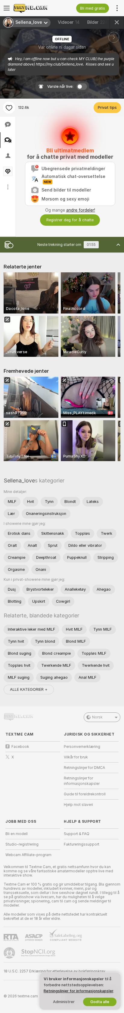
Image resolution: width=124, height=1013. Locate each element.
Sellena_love (19, 480)
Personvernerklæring (82, 747)
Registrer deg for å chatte (70, 220)
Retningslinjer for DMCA (84, 768)
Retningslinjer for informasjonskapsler (82, 781)
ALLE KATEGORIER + (29, 689)
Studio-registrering (22, 844)
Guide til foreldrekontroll (85, 794)
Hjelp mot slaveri (78, 805)
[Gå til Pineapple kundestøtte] (10, 953)
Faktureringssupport (81, 844)
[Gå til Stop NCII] (39, 952)
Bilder (97, 22)
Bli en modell (16, 834)
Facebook (20, 747)
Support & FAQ (76, 834)
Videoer (69, 22)
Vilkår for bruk (76, 757)
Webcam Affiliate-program (28, 855)
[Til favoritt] (9, 108)
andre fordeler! (80, 210)
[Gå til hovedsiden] (37, 8)
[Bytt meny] (6, 8)
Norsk (97, 717)
